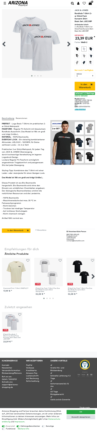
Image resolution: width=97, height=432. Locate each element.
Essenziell (10, 426)
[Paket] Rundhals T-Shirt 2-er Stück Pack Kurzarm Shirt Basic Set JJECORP (12, 337)
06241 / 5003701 (9, 379)
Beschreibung (8, 118)
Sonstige (50, 426)
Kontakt (5, 365)
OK (80, 412)
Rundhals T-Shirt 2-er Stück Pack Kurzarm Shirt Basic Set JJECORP (84, 29)
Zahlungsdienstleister (30, 426)
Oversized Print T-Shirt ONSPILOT (15, 288)
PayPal (29, 365)
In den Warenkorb (85, 86)
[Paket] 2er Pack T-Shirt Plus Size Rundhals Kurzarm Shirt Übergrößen (48, 290)
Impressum (20, 422)
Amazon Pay (31, 373)
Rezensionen (21, 118)
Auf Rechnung (32, 378)
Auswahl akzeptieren (80, 417)
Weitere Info (23, 429)
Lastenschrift (32, 376)
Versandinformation (11, 370)
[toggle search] (73, 3)
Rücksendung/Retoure (12, 373)
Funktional (10, 429)
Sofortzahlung (32, 381)
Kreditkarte (31, 370)
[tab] (9, 117)
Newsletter (7, 368)
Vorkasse (30, 368)
